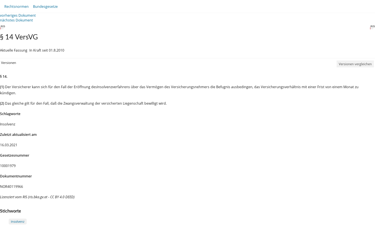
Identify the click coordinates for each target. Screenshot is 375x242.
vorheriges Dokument (18, 15)
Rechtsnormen (16, 6)
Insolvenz (18, 221)
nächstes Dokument (16, 20)
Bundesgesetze (45, 6)
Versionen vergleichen (355, 64)
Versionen (8, 62)
